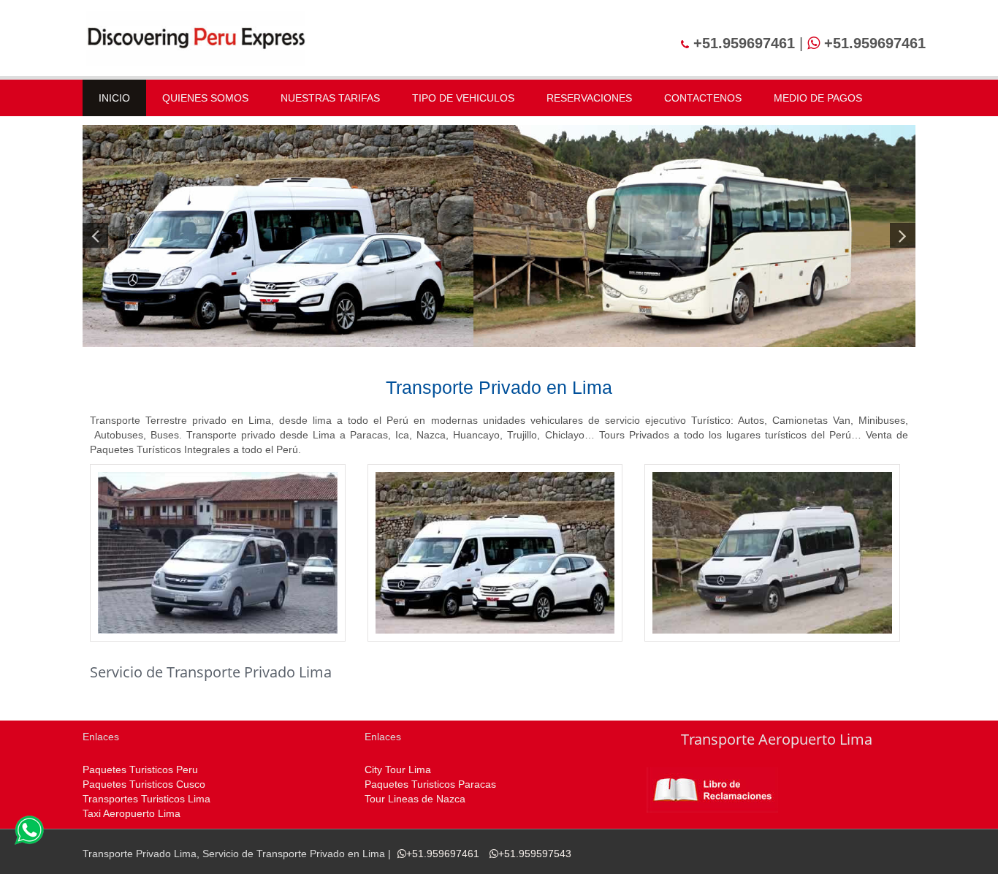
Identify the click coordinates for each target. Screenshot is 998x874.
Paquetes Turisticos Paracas (430, 784)
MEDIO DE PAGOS (818, 98)
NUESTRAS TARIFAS (330, 98)
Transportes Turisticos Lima (146, 799)
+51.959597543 (534, 853)
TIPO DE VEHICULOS (463, 98)
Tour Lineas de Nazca (415, 799)
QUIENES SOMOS (205, 98)
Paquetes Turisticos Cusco (144, 784)
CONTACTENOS (703, 98)
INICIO (114, 98)
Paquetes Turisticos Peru (140, 769)
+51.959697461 (442, 853)
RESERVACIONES (589, 98)
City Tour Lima (398, 769)
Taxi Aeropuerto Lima (131, 813)
